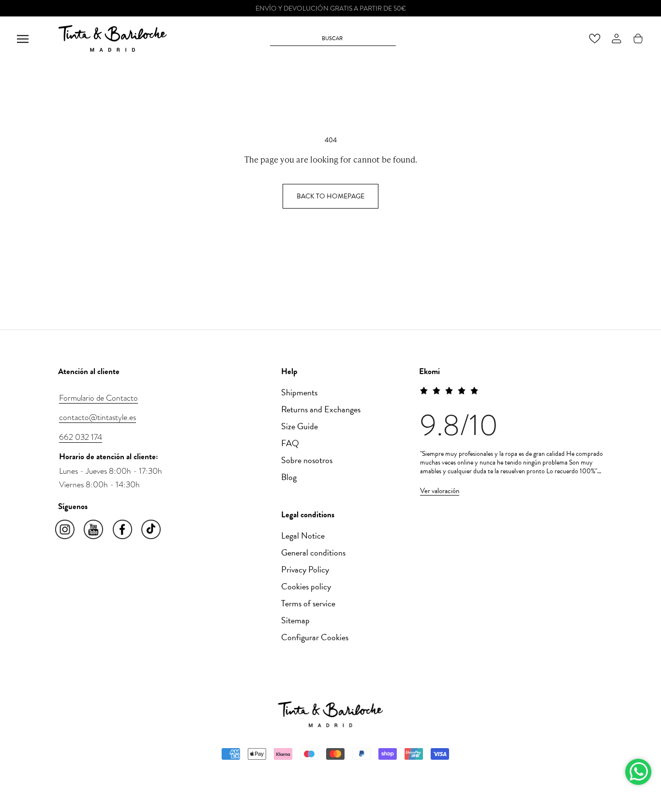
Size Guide (299, 426)
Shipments (299, 392)
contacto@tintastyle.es (97, 417)
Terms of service (308, 603)
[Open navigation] (23, 38)
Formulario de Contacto (98, 398)
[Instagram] (65, 530)
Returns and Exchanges (321, 409)
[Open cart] (638, 38)
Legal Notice (303, 535)
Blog (289, 476)
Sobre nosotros (306, 460)
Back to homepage (330, 196)
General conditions (313, 552)
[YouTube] (94, 530)
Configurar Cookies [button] (314, 637)
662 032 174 (80, 437)
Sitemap (295, 620)
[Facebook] (123, 530)
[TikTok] (151, 530)
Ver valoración (439, 490)
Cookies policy (306, 586)
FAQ (290, 443)
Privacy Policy (305, 569)
